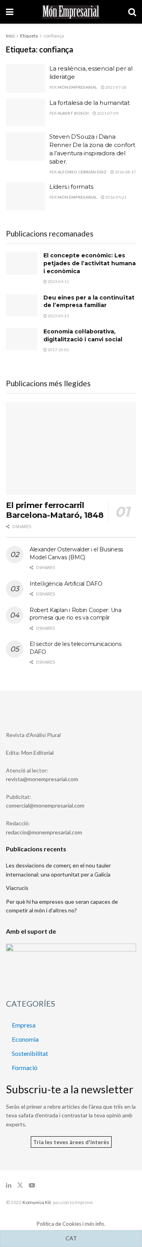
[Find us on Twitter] (20, 1185)
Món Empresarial (77, 87)
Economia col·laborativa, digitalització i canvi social (82, 335)
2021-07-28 (116, 87)
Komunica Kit (36, 1202)
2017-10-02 (58, 349)
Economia (25, 1039)
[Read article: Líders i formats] (25, 196)
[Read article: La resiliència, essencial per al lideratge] (25, 78)
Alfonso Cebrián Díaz (82, 171)
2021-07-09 (107, 113)
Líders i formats (71, 186)
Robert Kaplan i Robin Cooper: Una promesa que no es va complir (75, 614)
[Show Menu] (9, 12)
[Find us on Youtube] (32, 1185)
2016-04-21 (116, 197)
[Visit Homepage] (70, 12)
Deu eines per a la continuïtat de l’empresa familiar (89, 301)
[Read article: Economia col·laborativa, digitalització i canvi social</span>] (21, 339)
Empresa (24, 1025)
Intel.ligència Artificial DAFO (66, 583)
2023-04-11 (58, 281)
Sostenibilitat (30, 1053)
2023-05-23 (58, 315)
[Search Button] (132, 12)
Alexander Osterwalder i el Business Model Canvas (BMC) (76, 553)
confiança (53, 36)
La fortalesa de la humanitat (89, 102)
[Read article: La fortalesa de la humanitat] (25, 113)
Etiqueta (29, 36)
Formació (24, 1067)
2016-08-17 (125, 171)
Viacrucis (17, 887)
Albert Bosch (73, 113)
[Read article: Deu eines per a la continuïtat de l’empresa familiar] (21, 305)
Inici (10, 36)
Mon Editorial (37, 752)
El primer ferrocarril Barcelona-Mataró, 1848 (54, 510)
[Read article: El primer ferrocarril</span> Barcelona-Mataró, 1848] (71, 448)
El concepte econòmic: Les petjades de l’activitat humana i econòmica (89, 263)
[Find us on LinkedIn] (8, 1185)
